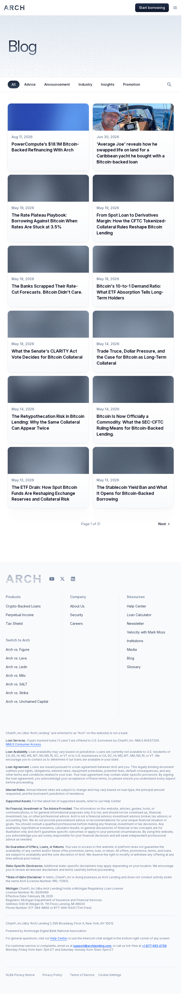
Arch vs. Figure (17, 649)
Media (132, 649)
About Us (77, 606)
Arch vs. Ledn (16, 667)
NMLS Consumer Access (23, 744)
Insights (107, 84)
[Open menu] (175, 7)
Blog (130, 658)
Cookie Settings (109, 975)
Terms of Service (82, 975)
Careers (76, 623)
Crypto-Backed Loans (23, 606)
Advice (30, 84)
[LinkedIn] (73, 579)
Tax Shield (14, 623)
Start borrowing (152, 8)
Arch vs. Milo (16, 675)
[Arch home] (23, 579)
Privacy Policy (52, 975)
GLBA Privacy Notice (20, 975)
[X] (62, 579)
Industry (85, 84)
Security (76, 615)
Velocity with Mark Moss (146, 632)
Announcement (57, 84)
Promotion (131, 84)
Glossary (134, 667)
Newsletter (135, 623)
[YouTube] (52, 579)
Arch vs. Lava (16, 658)
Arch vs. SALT (16, 684)
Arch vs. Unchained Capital (27, 701)
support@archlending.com (92, 946)
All (14, 84)
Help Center (136, 606)
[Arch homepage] (14, 7)
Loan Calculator (139, 615)
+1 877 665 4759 (154, 946)
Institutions (135, 641)
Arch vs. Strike (17, 693)
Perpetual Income (20, 615)
